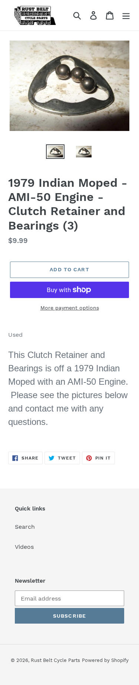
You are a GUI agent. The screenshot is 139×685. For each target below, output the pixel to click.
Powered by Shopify (105, 660)
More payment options (69, 308)
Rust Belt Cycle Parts (55, 660)
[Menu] (126, 15)
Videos (24, 546)
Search (25, 526)
